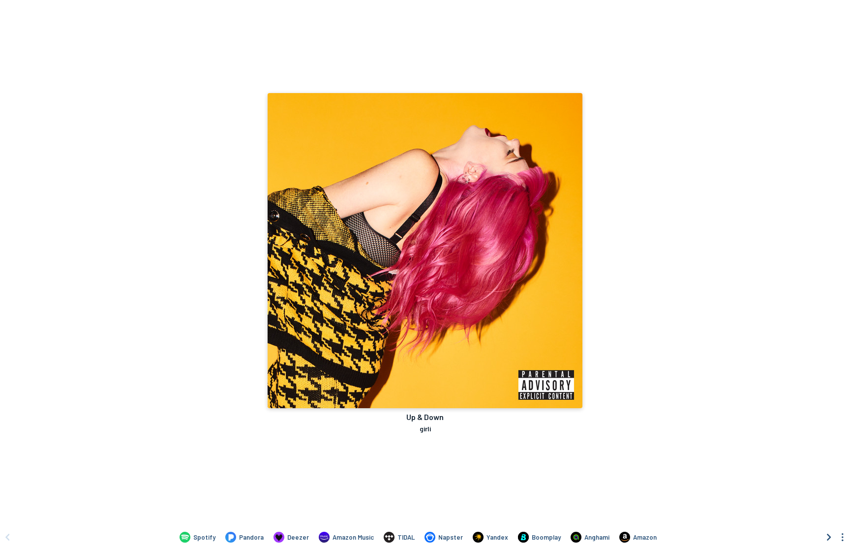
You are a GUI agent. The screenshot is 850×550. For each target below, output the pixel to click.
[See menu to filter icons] (842, 537)
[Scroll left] (7, 537)
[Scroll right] (828, 537)
